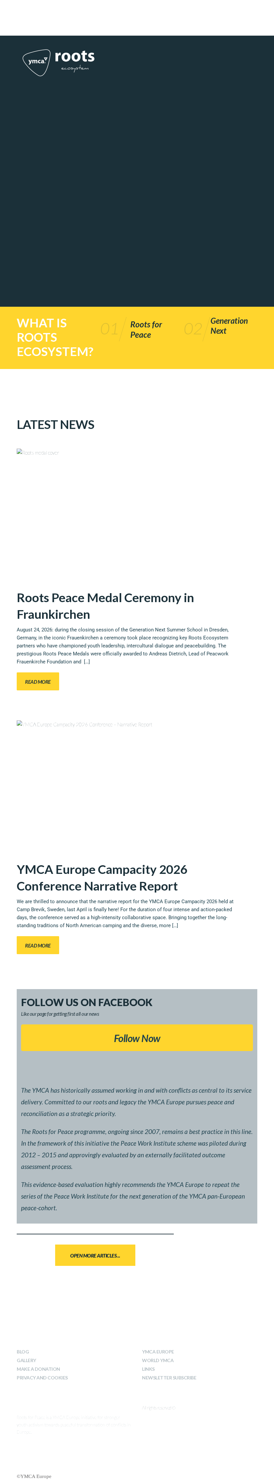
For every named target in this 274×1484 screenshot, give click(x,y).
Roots (141, 324)
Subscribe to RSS (115, 9)
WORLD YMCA (157, 1360)
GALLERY (26, 1360)
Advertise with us (158, 9)
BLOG (23, 1351)
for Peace (146, 329)
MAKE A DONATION (38, 1369)
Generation (229, 320)
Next (219, 330)
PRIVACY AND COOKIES (42, 1377)
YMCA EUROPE (158, 1351)
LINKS (148, 1369)
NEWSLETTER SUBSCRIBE (169, 1377)
